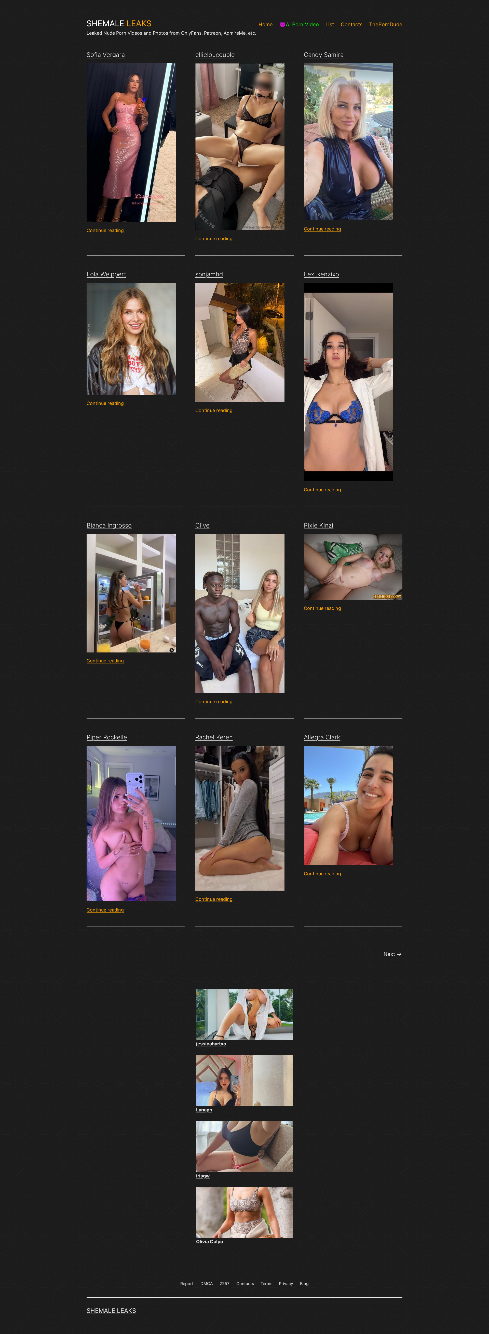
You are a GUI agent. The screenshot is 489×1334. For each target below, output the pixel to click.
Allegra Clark (322, 737)
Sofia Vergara (106, 54)
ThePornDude (385, 24)
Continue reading (105, 230)
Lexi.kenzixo (321, 274)
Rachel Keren (214, 737)
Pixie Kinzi (318, 525)
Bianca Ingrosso (109, 525)
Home (266, 24)
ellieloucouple (215, 54)
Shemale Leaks (111, 1310)
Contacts (351, 24)
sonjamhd (209, 274)
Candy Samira (324, 54)
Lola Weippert (106, 274)
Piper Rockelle (107, 737)
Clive (202, 525)
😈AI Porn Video (299, 24)
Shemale (119, 23)
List (329, 24)
